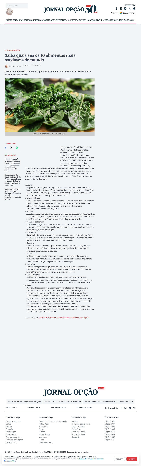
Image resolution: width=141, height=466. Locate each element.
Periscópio (76, 429)
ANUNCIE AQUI (126, 402)
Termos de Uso (9, 461)
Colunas (28, 20)
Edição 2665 (110, 429)
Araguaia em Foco (13, 421)
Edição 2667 (110, 424)
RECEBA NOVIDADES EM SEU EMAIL (100, 402)
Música (75, 421)
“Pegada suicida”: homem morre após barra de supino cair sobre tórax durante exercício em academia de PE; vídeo (12, 165)
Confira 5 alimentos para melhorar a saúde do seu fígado (64, 317)
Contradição (11, 432)
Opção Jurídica (78, 426)
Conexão (9, 429)
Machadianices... (45, 442)
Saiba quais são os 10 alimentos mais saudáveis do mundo (40, 58)
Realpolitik (76, 437)
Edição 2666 (110, 426)
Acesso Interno (84, 408)
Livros (41, 440)
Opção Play (94, 20)
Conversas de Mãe (13, 437)
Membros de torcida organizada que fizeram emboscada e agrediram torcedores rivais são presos (13, 194)
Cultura (73, 20)
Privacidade (34, 408)
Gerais (41, 429)
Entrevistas (62, 20)
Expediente (12, 408)
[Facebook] (116, 8)
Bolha (8, 424)
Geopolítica (43, 426)
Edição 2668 (110, 421)
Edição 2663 (110, 434)
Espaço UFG (11, 442)
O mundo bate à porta (81, 424)
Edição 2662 (110, 437)
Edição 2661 (110, 440)
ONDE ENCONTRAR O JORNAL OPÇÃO (24, 402)
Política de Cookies (86, 459)
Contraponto (11, 434)
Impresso (38, 20)
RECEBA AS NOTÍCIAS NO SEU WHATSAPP (62, 402)
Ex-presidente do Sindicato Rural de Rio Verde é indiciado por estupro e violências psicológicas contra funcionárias (13, 180)
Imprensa (84, 20)
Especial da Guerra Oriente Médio (53, 421)
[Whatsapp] (134, 8)
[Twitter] (130, 8)
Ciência (9, 426)
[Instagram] (121, 8)
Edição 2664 (110, 432)
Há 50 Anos (129, 20)
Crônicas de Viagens (14, 440)
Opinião (119, 20)
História (42, 432)
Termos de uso (58, 408)
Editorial (18, 20)
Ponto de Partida (79, 432)
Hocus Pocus (44, 434)
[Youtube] (125, 8)
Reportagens (108, 20)
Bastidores (49, 20)
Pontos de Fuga (78, 434)
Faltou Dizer (44, 424)
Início (9, 20)
